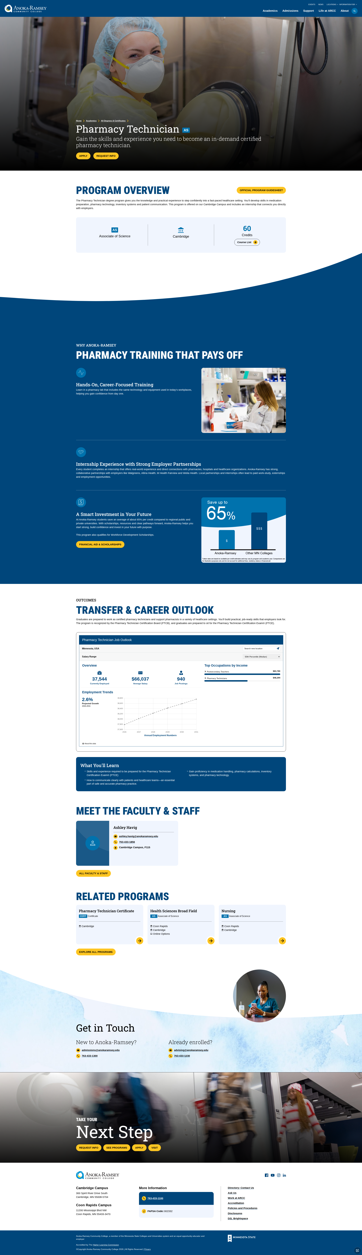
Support (308, 10)
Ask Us (232, 1193)
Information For (347, 5)
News (320, 5)
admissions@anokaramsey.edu (101, 1050)
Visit (154, 1147)
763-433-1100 (155, 1198)
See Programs (116, 1147)
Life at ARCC (327, 10)
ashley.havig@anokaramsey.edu (138, 836)
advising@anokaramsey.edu (191, 1050)
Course (244, 242)
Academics (270, 10)
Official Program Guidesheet (261, 190)
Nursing (228, 911)
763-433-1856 (127, 842)
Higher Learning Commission (106, 1245)
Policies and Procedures (242, 1208)
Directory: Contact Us (241, 1187)
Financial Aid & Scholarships (100, 544)
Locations (331, 5)
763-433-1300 (90, 1055)
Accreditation (236, 1203)
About (345, 10)
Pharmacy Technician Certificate (106, 911)
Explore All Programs (96, 952)
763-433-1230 (182, 1055)
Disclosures (235, 1213)
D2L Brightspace (238, 1218)
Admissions (290, 10)
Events (311, 5)
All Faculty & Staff (93, 873)
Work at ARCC (236, 1198)
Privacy (147, 1249)
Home (79, 121)
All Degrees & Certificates (113, 121)
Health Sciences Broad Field (173, 911)
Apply (83, 155)
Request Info (106, 155)
